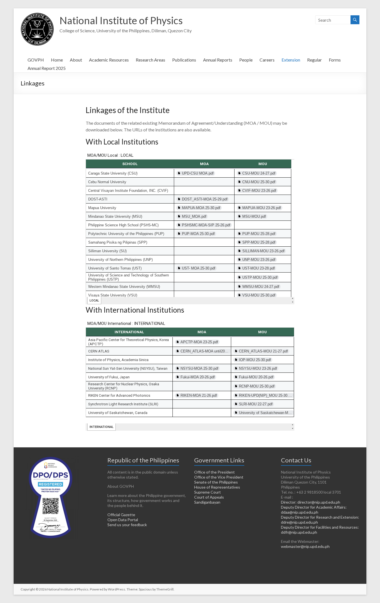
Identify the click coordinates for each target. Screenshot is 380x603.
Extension (291, 59)
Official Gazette (121, 514)
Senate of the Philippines (216, 482)
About (76, 59)
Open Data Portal (122, 519)
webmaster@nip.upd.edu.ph (305, 546)
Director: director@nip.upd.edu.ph (310, 502)
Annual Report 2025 (47, 68)
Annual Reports (217, 59)
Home (57, 59)
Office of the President (214, 472)
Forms (335, 59)
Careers (267, 59)
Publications (184, 59)
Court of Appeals (209, 497)
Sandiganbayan (207, 502)
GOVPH (36, 59)
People (246, 59)
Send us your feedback (127, 524)
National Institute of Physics (121, 20)
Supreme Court (207, 492)
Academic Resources (109, 59)
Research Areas (150, 59)
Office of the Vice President (218, 477)
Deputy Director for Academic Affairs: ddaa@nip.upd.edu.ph (314, 509)
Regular (314, 59)
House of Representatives (217, 487)
